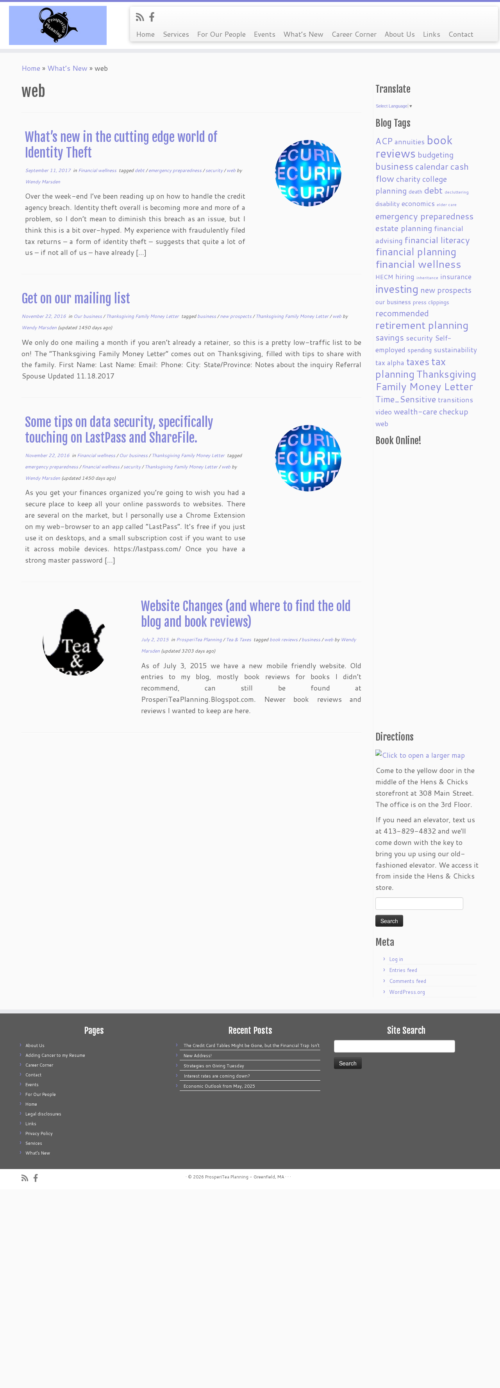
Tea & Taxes (239, 639)
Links (431, 34)
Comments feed (407, 981)
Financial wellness (98, 170)
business (207, 316)
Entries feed (403, 970)
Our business (88, 316)
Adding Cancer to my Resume (55, 1055)
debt (140, 170)
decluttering (457, 192)
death (415, 191)
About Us (399, 34)
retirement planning (421, 324)
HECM (384, 277)
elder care (447, 204)
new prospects (236, 316)
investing (396, 288)
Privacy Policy (39, 1133)
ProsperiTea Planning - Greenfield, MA (244, 1177)
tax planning (410, 367)
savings (389, 337)
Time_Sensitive (405, 399)
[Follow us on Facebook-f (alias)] (154, 16)
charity (408, 178)
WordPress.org (407, 991)
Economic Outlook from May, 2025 (219, 1086)
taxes (417, 361)
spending (419, 350)
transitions (455, 400)
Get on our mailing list (75, 299)
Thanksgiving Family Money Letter (143, 316)
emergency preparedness (175, 170)
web (232, 170)
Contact (460, 34)
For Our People (221, 34)
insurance (455, 277)
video (383, 412)
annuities (410, 142)
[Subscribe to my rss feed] (142, 16)
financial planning (415, 251)
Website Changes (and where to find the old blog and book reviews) (246, 614)
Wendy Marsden (42, 181)
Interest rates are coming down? (217, 1076)
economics (418, 203)
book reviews (284, 639)
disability (387, 203)
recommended (402, 313)
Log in (396, 959)
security (214, 170)
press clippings (431, 302)
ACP (384, 141)
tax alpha (389, 363)
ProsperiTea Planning (199, 639)
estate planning (403, 228)
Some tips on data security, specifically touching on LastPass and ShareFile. (119, 430)
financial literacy (437, 239)
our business (393, 302)
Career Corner (354, 34)
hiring (404, 277)
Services (175, 34)
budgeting (436, 154)
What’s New (303, 34)
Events (264, 34)
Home (145, 34)
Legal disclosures (43, 1114)
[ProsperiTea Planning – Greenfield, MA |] (57, 25)
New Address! (198, 1056)
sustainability (455, 350)
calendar (431, 166)
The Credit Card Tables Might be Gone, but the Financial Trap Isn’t (252, 1045)
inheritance (427, 277)
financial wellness (101, 466)
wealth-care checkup (431, 411)
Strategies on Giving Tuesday (214, 1066)
